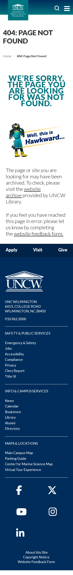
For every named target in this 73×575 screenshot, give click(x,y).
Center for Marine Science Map (29, 464)
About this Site (37, 552)
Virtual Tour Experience (23, 469)
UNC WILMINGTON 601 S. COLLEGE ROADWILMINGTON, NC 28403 (25, 306)
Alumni (10, 423)
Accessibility (14, 354)
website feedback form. (38, 233)
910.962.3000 (15, 319)
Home (7, 56)
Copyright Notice (36, 557)
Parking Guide (15, 458)
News (9, 400)
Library (10, 417)
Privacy (10, 365)
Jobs (8, 348)
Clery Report (15, 370)
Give (62, 250)
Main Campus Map (19, 453)
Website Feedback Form (36, 562)
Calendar (12, 406)
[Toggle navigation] (67, 8)
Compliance (14, 359)
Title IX (10, 376)
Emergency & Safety (20, 343)
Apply (11, 250)
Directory (12, 428)
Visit (37, 250)
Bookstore (13, 412)
